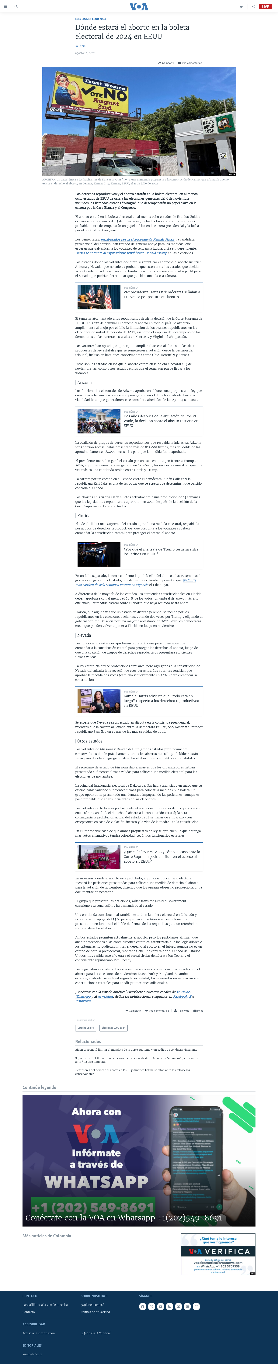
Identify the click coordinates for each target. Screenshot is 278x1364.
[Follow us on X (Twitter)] (151, 1306)
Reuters (80, 46)
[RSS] (169, 1306)
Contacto (29, 1312)
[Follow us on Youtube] (160, 1306)
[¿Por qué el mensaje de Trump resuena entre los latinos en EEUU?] (99, 554)
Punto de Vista (32, 1354)
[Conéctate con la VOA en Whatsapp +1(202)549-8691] (139, 1161)
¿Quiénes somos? (92, 1305)
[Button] (166, 63)
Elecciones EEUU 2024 (90, 19)
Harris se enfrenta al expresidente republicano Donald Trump (121, 253)
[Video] (242, 6)
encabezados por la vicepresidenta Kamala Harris (138, 239)
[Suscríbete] (187, 1306)
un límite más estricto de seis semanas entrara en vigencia (135, 582)
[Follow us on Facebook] (142, 1306)
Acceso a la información (39, 1333)
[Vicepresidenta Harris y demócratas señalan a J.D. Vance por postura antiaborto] (99, 297)
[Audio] (253, 6)
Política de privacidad (95, 1312)
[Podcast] (178, 1306)
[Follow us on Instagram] (196, 1306)
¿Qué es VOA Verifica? (96, 1333)
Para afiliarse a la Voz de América (45, 1305)
